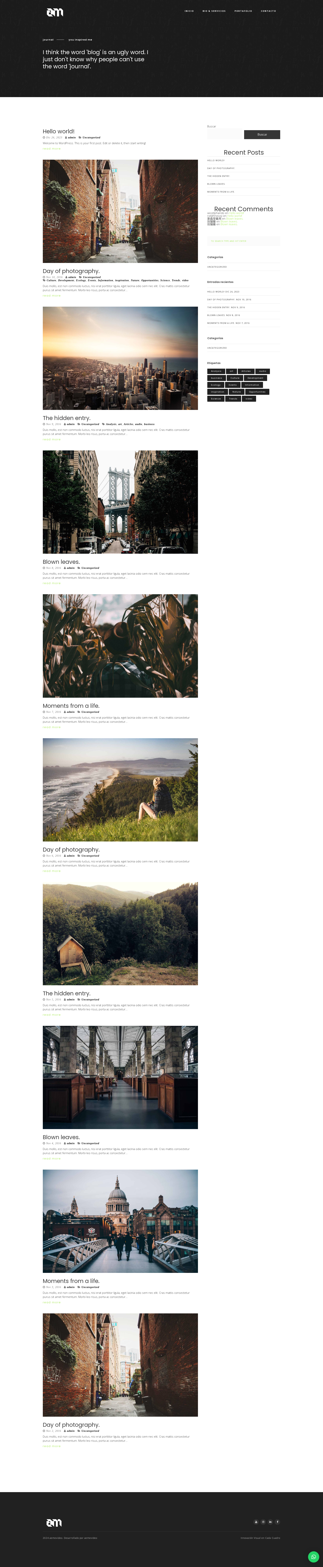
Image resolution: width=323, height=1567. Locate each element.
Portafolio (243, 11)
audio (138, 424)
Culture (51, 280)
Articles (128, 424)
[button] (313, 1557)
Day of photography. (71, 271)
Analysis (111, 424)
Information (105, 280)
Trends (176, 280)
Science (165, 280)
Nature (135, 280)
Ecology (81, 280)
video (185, 280)
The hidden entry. (66, 418)
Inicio (189, 11)
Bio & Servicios (214, 11)
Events (92, 280)
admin (72, 137)
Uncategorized (91, 137)
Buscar (211, 126)
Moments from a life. (71, 706)
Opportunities (150, 280)
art (120, 424)
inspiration (122, 280)
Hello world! (59, 131)
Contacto (268, 11)
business (149, 424)
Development (66, 280)
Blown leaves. (61, 562)
